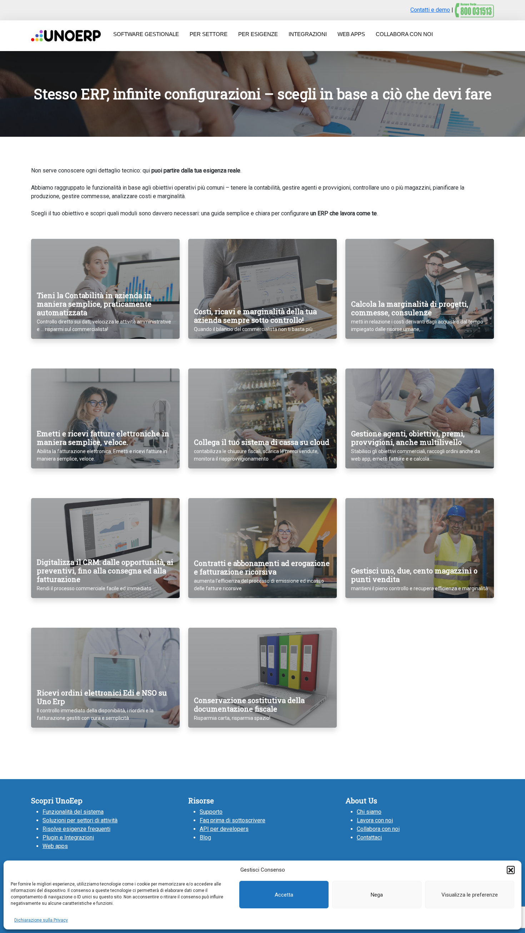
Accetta (284, 895)
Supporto (211, 811)
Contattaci (369, 837)
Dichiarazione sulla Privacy (41, 920)
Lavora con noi (375, 820)
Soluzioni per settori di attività (80, 820)
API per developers (224, 829)
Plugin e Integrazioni (68, 837)
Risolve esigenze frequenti (76, 829)
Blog (205, 837)
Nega (377, 895)
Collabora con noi (378, 829)
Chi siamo (369, 811)
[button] (510, 869)
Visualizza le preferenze (469, 895)
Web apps (55, 846)
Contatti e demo (430, 9)
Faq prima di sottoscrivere (232, 820)
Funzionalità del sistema (73, 811)
